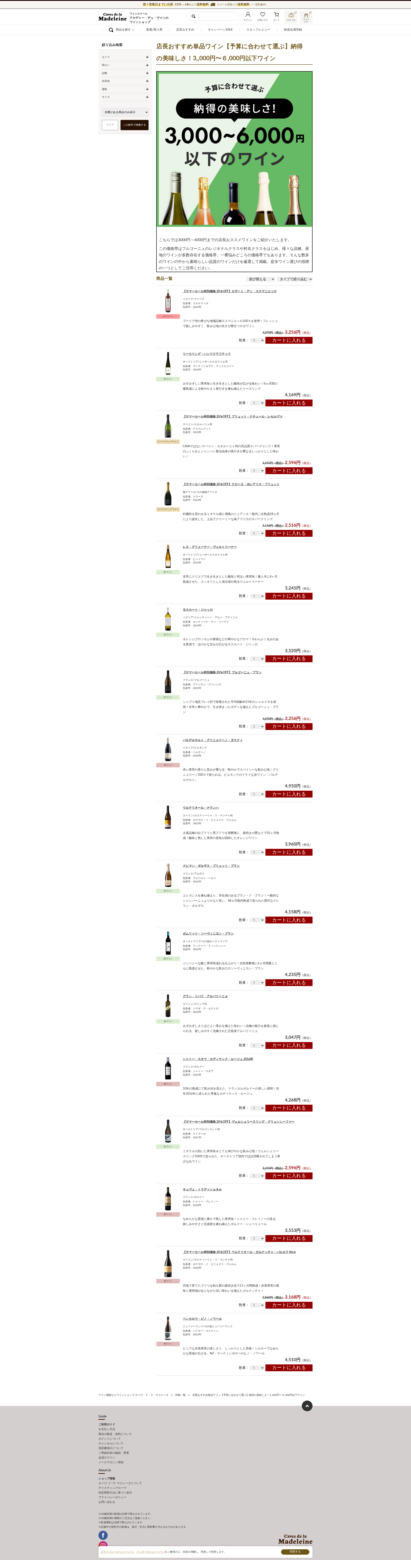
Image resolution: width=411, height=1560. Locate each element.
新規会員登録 (293, 29)
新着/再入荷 (154, 29)
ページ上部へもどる (307, 1406)
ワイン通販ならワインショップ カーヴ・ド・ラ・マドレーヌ (112, 17)
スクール (291, 20)
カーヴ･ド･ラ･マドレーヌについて (120, 1483)
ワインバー (306, 20)
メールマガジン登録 (111, 1462)
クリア (110, 125)
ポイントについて (109, 1439)
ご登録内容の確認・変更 (113, 1453)
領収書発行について (111, 1448)
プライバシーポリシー (112, 1497)
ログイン (248, 20)
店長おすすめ (185, 29)
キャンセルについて (111, 1443)
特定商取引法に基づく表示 (115, 1492)
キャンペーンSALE (220, 29)
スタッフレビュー (258, 29)
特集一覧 (180, 1395)
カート (276, 20)
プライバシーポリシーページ (117, 1552)
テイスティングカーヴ (112, 1488)
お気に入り (262, 20)
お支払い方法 (106, 1429)
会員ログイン (106, 1457)
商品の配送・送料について (115, 1434)
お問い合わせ (106, 1502)
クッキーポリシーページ (151, 1552)
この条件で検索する (134, 125)
